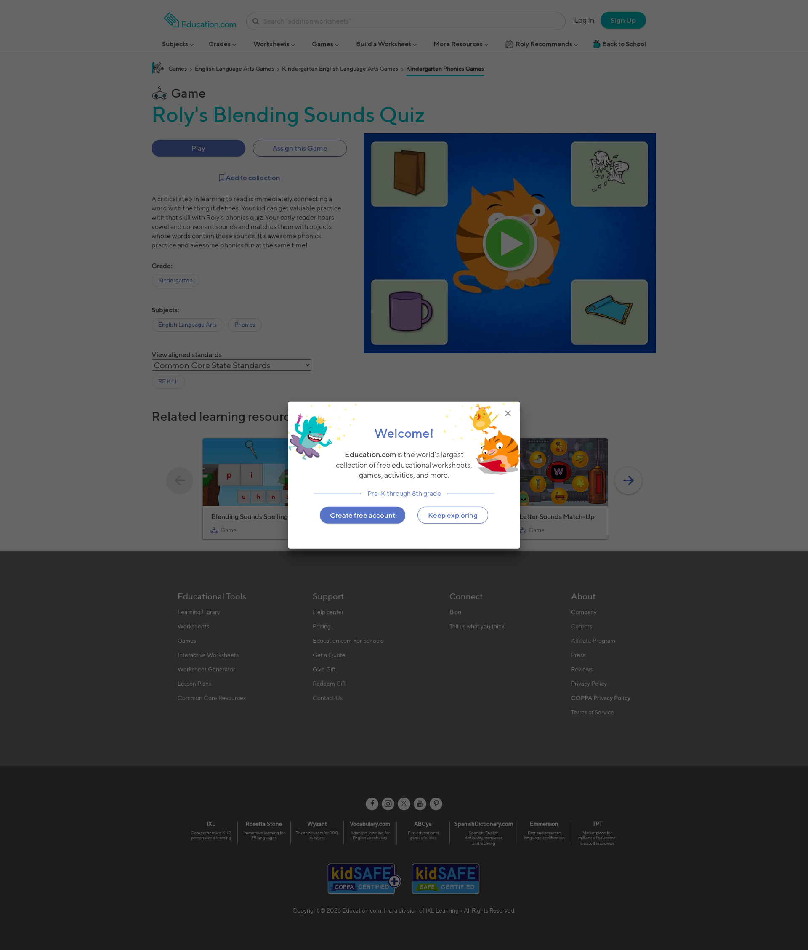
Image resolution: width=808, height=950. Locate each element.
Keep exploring (453, 515)
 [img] (508, 413)
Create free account (362, 515)
